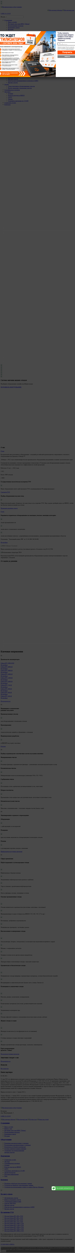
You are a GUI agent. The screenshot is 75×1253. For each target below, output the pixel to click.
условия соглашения (69, 49)
